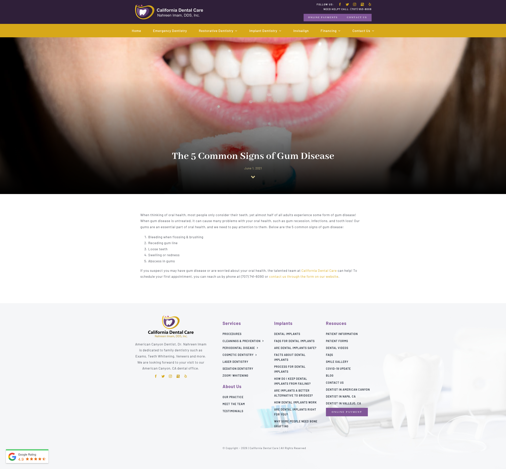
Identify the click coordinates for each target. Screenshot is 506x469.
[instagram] (354, 4)
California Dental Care (319, 270)
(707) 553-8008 (361, 9)
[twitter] (347, 4)
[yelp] (370, 4)
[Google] (362, 4)
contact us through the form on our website (303, 276)
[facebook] (340, 4)
